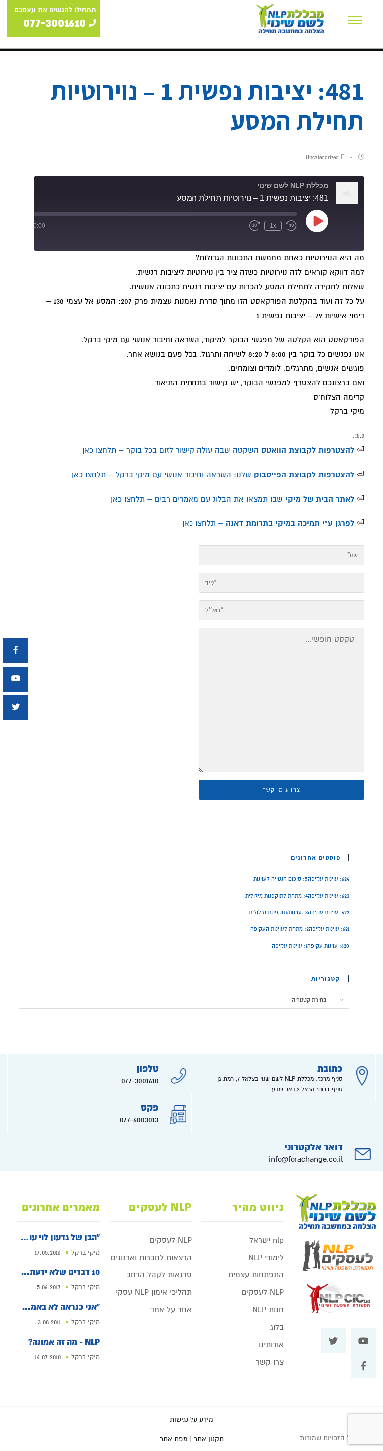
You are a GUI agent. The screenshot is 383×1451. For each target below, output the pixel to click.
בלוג (277, 1327)
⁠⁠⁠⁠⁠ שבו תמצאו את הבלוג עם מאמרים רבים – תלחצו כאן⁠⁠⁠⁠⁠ (234, 499)
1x (273, 225)
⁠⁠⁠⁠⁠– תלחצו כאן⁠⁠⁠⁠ (268, 523)
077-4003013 (139, 1120)
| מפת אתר (176, 1439)
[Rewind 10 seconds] (291, 225)
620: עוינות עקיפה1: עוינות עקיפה (310, 946)
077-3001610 (140, 1081)
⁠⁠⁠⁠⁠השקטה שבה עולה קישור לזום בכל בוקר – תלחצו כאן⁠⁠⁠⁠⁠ (218, 450)
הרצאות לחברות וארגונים (151, 1258)
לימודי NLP (266, 1258)
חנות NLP (268, 1310)
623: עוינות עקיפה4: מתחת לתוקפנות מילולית (297, 896)
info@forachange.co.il (306, 1159)
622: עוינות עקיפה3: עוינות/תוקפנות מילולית (299, 912)
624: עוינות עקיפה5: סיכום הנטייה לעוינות (301, 879)
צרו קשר (270, 1362)
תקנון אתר (209, 1439)
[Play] (317, 221)
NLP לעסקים (263, 1292)
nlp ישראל (266, 1240)
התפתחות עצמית (256, 1275)
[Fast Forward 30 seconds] (254, 225)
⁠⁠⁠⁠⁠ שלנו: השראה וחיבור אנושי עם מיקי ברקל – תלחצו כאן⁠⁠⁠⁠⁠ (214, 475)
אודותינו (271, 1345)
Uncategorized (322, 157)
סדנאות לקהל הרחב (159, 1275)
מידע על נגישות (191, 1419)
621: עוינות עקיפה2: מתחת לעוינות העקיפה (299, 929)
